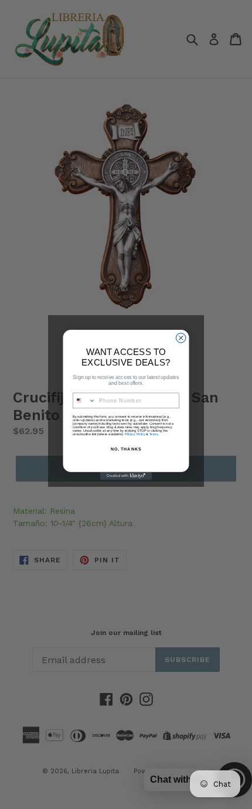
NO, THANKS (126, 448)
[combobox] (84, 399)
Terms (153, 434)
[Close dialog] (181, 338)
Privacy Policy (135, 434)
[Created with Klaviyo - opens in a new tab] (126, 475)
